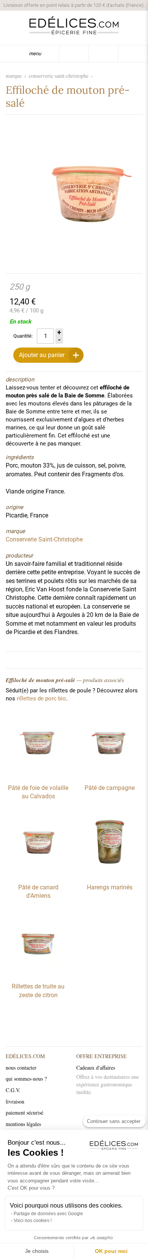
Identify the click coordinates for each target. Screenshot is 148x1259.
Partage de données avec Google (48, 1213)
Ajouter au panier (42, 355)
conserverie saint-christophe (58, 75)
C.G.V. (13, 1090)
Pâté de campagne (110, 787)
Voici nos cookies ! (33, 1220)
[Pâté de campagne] (109, 773)
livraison (15, 1101)
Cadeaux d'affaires (95, 1067)
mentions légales (23, 1124)
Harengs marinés (109, 887)
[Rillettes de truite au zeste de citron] (38, 972)
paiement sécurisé (24, 1112)
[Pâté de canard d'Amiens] (38, 873)
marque (14, 75)
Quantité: (23, 336)
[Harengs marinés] (109, 873)
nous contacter (21, 1067)
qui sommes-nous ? (26, 1078)
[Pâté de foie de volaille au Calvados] (38, 773)
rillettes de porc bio (41, 698)
